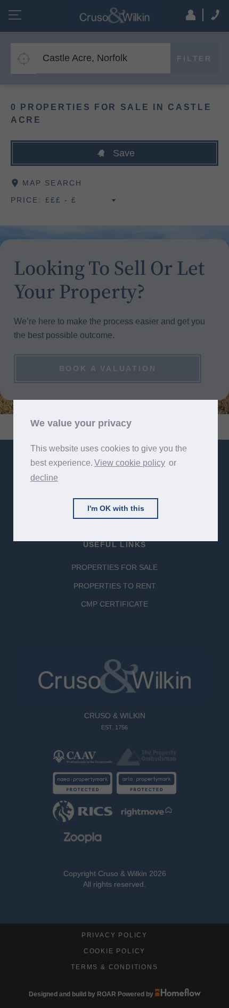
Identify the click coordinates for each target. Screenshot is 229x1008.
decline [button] (44, 477)
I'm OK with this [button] (115, 508)
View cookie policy (129, 462)
